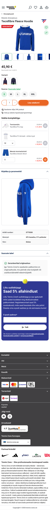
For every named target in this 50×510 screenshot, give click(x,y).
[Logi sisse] (41, 7)
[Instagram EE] (9, 416)
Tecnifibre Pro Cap (16, 127)
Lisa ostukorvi (33, 103)
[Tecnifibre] (44, 21)
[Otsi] (30, 7)
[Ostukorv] (47, 7)
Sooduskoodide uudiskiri (11, 336)
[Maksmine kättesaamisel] (31, 384)
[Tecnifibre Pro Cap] (5, 126)
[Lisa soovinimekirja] (46, 27)
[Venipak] (14, 398)
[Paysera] (22, 384)
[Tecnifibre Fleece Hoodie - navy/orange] (5, 81)
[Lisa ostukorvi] (45, 159)
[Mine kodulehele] (11, 7)
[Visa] (5, 384)
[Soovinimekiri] (35, 7)
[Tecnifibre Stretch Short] (5, 152)
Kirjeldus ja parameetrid (11, 171)
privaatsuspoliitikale (27, 336)
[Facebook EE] (3, 416)
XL (25, 95)
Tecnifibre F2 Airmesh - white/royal (22, 136)
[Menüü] (3, 7)
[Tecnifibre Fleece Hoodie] (13, 81)
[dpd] (5, 398)
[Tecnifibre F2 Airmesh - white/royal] (5, 136)
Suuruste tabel (7, 253)
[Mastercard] (14, 384)
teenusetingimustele (37, 334)
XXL (34, 95)
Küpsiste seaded (3, 406)
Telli (26, 327)
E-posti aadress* (10, 315)
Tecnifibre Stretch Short (18, 154)
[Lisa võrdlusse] (46, 32)
